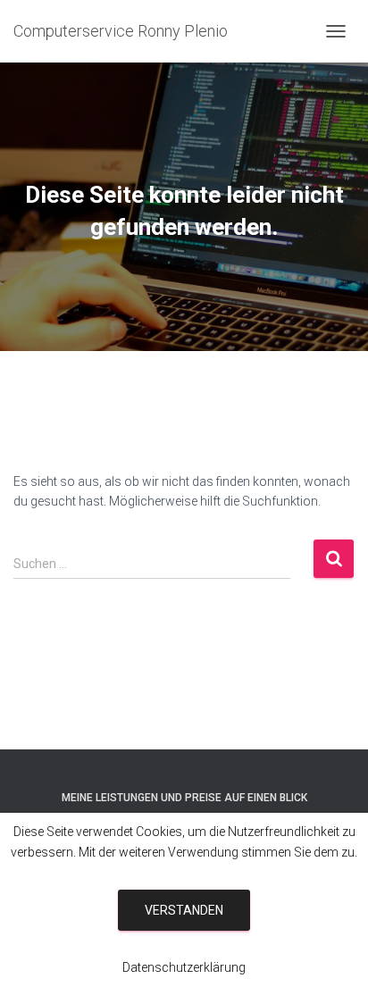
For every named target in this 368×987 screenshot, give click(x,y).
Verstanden (184, 910)
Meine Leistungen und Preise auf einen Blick (184, 797)
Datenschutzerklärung (184, 967)
